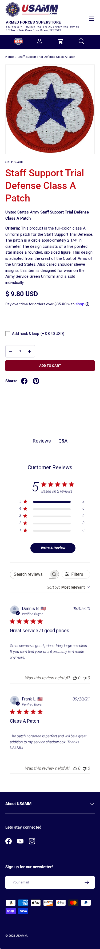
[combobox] (68, 587)
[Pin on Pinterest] (36, 381)
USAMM (21, 935)
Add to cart (50, 366)
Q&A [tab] (62, 441)
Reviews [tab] (42, 441)
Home (9, 56)
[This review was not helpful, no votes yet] (84, 677)
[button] (60, 41)
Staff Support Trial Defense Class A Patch (46, 56)
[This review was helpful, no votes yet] (75, 677)
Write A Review (53, 548)
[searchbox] (29, 574)
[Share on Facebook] (24, 381)
